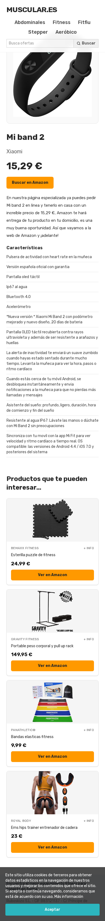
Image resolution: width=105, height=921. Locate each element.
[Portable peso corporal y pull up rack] (52, 611)
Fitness (62, 22)
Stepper (38, 32)
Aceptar (52, 909)
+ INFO (89, 548)
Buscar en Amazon (30, 182)
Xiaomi (14, 151)
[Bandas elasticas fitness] (52, 701)
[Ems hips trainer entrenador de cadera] (52, 792)
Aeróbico (66, 32)
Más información (68, 896)
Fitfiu (84, 22)
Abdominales (30, 22)
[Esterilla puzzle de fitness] (52, 520)
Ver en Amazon (52, 575)
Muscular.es (31, 9)
